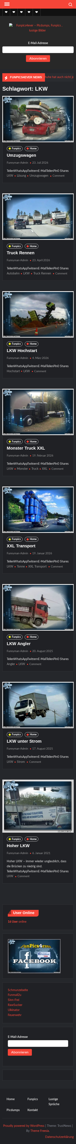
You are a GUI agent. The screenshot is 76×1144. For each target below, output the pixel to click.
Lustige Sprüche (54, 1102)
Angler (11, 664)
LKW (10, 175)
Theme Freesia (39, 1131)
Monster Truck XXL (26, 448)
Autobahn (13, 273)
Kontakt (32, 1110)
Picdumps (13, 1110)
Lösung (21, 175)
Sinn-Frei (13, 1000)
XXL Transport (21, 546)
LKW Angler (19, 643)
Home (33, 148)
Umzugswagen (21, 155)
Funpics (16, 148)
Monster (22, 468)
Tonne (21, 566)
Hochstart (13, 371)
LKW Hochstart (22, 350)
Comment (59, 176)
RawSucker (15, 1005)
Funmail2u (14, 995)
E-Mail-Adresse (38, 43)
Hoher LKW (18, 845)
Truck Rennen (20, 252)
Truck (34, 468)
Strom (21, 761)
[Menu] (6, 4)
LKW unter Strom (24, 741)
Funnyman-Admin (17, 163)
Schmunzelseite (18, 990)
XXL (44, 468)
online (17, 921)
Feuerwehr (15, 1015)
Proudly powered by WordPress (23, 1125)
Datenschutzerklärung (59, 1137)
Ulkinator (14, 1010)
